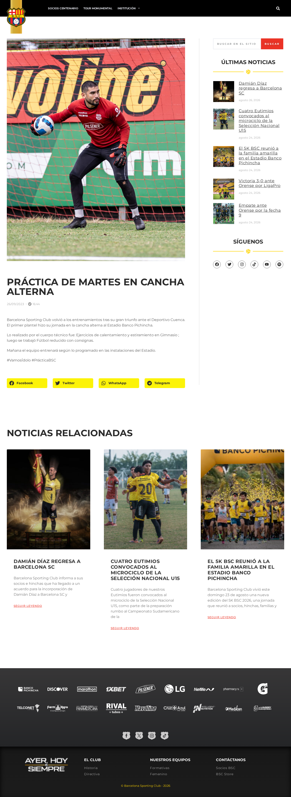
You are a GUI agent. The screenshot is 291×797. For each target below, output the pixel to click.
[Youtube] (267, 264)
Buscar (272, 43)
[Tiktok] (254, 264)
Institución (127, 8)
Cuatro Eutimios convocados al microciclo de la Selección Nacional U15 (259, 120)
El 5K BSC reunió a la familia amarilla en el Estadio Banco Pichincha (260, 156)
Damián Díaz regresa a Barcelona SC (260, 88)
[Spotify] (279, 264)
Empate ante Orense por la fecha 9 (260, 210)
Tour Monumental (97, 8)
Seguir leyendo (28, 606)
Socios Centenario (63, 8)
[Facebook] (217, 264)
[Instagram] (242, 264)
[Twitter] (229, 264)
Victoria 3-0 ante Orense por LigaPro (260, 183)
